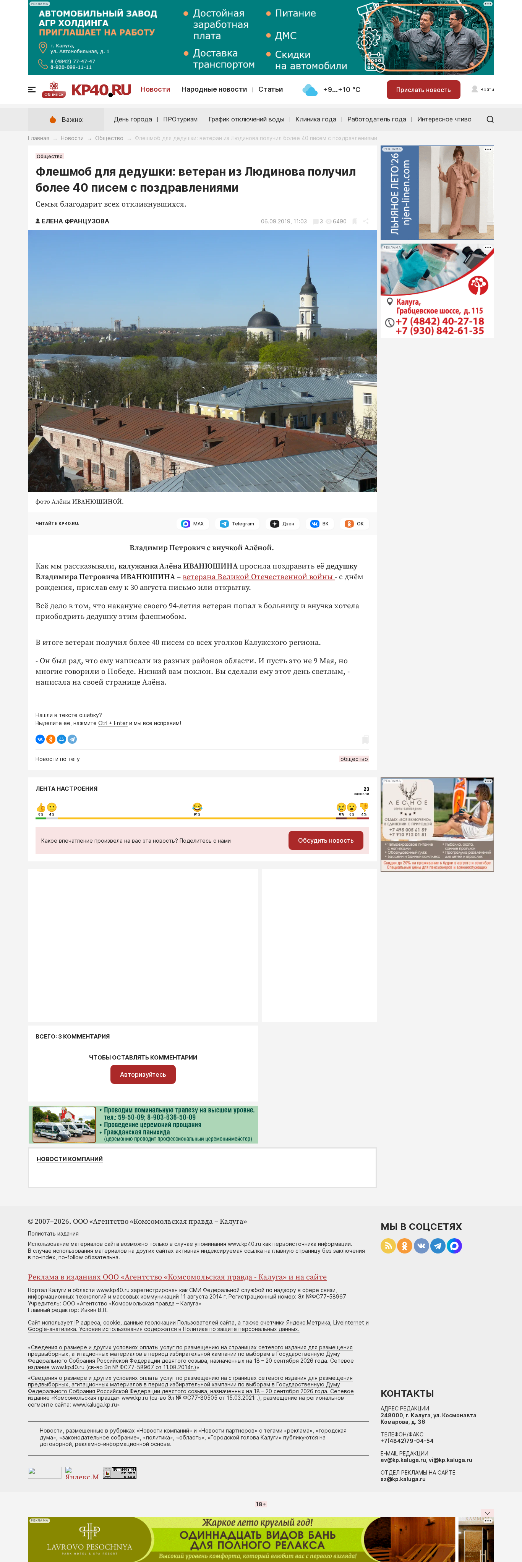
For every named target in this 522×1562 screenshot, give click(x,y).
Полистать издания (53, 1233)
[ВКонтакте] (40, 739)
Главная (38, 138)
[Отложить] (354, 221)
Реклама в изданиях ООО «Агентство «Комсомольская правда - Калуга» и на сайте (177, 1277)
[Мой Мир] (61, 739)
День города (133, 119)
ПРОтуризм (180, 119)
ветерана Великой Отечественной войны (259, 577)
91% (197, 814)
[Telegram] (72, 739)
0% (41, 814)
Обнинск (53, 94)
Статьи (270, 89)
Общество (109, 138)
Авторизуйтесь (143, 1074)
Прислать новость (423, 90)
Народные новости (214, 89)
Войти (487, 89)
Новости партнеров (228, 1430)
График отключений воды (246, 119)
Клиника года (315, 119)
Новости (155, 89)
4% (52, 814)
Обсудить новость (326, 840)
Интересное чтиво (444, 119)
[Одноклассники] (50, 739)
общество (354, 759)
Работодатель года (376, 119)
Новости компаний (70, 1159)
